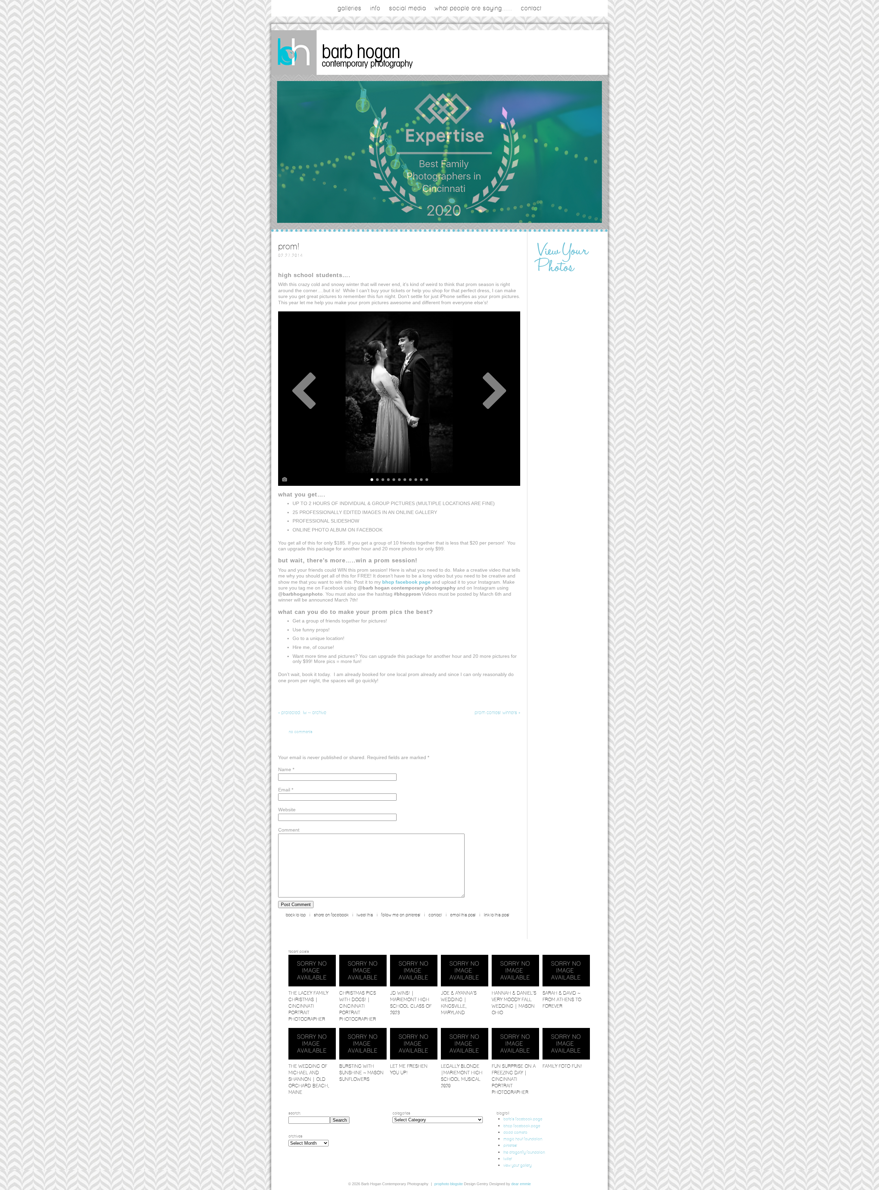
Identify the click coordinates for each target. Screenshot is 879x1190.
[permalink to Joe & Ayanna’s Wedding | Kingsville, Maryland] (464, 984)
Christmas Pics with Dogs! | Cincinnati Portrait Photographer (357, 1006)
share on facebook (331, 915)
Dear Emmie (521, 1184)
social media (407, 8)
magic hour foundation (522, 1138)
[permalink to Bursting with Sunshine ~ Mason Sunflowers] (363, 1058)
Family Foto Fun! (562, 1066)
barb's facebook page (522, 1118)
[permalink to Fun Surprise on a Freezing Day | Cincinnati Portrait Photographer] (515, 1058)
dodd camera (515, 1132)
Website (287, 809)
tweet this (365, 915)
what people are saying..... (473, 8)
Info (375, 8)
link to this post (496, 915)
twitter (507, 1158)
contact (531, 8)
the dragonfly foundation (524, 1152)
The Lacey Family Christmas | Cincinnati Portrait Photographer (308, 1006)
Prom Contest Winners (497, 712)
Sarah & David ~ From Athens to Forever (562, 999)
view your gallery (517, 1165)
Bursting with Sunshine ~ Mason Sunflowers (361, 1072)
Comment (288, 830)
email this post (463, 915)
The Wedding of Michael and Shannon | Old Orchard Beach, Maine (308, 1079)
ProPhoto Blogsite (448, 1184)
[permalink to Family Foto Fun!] (566, 1058)
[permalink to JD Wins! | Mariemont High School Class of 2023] (413, 984)
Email (284, 789)
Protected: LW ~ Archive (302, 712)
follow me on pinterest (400, 915)
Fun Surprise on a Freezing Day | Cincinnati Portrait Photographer (514, 1079)
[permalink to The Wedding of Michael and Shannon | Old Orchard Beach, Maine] (312, 1058)
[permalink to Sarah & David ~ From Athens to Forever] (566, 984)
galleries (350, 8)
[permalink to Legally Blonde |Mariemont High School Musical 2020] (464, 1058)
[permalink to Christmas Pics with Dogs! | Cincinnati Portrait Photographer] (363, 984)
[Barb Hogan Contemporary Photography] (375, 73)
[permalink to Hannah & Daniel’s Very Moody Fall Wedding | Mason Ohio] (515, 984)
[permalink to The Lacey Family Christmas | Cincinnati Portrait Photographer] (312, 984)
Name (284, 769)
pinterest (510, 1145)
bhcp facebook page (521, 1125)
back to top (296, 915)
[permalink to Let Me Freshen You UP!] (413, 1058)
